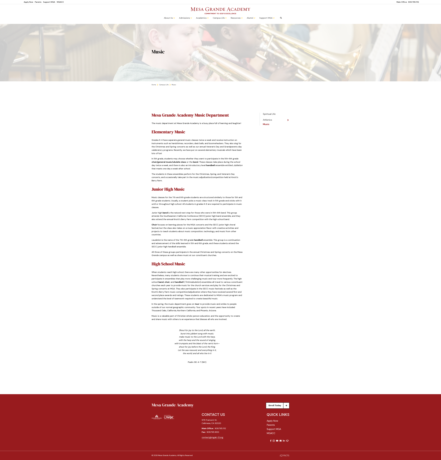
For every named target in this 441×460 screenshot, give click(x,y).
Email (281, 441)
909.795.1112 (413, 2)
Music (266, 124)
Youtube (277, 441)
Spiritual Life (269, 114)
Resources (236, 18)
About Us (168, 18)
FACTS (287, 441)
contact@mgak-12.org (212, 437)
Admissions (185, 18)
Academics (201, 18)
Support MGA (49, 2)
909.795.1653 (213, 432)
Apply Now (28, 2)
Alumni (250, 18)
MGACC (60, 2)
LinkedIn (284, 441)
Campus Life (219, 18)
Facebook (270, 441)
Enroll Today (275, 405)
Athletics (267, 119)
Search (281, 18)
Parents (38, 2)
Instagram (274, 441)
